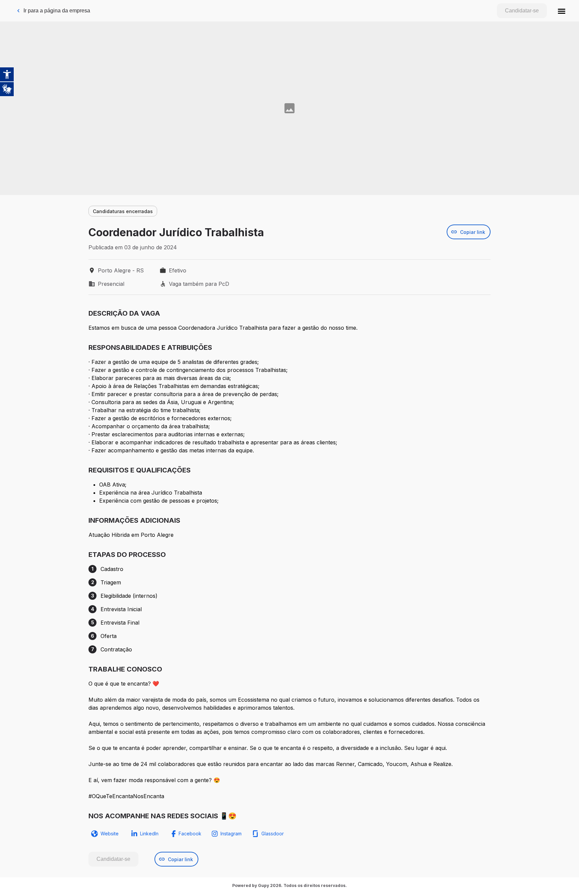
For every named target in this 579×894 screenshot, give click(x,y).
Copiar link (472, 232)
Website (110, 833)
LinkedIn (149, 833)
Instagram (231, 833)
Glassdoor (272, 833)
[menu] (561, 10)
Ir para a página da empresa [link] (56, 10)
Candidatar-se (522, 10)
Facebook (190, 833)
